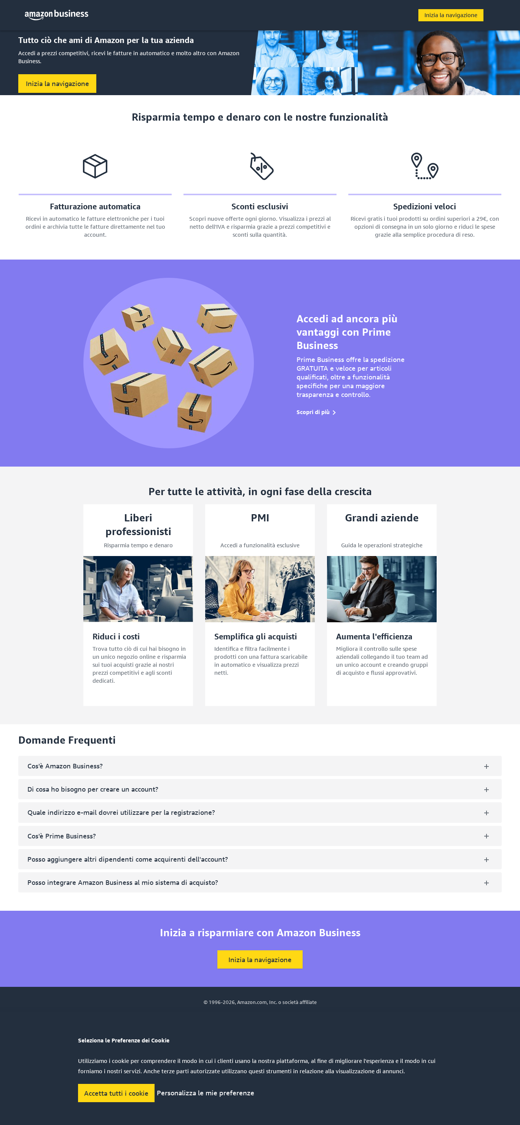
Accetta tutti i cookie (116, 1093)
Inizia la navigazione (450, 14)
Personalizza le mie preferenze (205, 1093)
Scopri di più (313, 411)
